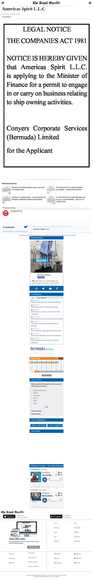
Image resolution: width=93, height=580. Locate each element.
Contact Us (12, 558)
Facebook (58, 554)
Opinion (56, 541)
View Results (36, 411)
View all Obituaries (38, 425)
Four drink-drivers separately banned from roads (46, 331)
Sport (55, 532)
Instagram (58, 563)
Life (55, 537)
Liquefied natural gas (39, 390)
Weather (76, 532)
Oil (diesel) (36, 396)
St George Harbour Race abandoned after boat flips (47, 319)
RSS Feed (78, 558)
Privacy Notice (33, 562)
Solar (35, 398)
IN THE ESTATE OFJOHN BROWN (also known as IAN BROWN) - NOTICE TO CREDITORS (71, 199)
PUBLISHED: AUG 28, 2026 (38, 469)
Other (35, 403)
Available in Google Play (67, 516)
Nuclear (35, 393)
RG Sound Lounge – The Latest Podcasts (47, 466)
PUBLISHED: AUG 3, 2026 (38, 490)
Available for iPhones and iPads (22, 516)
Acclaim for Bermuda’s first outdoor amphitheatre (46, 302)
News (55, 523)
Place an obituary (55, 425)
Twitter (57, 558)
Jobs (75, 523)
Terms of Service (65, 235)
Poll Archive (36, 414)
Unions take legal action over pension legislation (46, 335)
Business (56, 528)
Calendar (77, 537)
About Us (11, 554)
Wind (35, 401)
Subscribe (12, 563)
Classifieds (77, 528)
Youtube (78, 554)
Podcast (77, 563)
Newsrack (77, 541)
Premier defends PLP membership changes (44, 307)
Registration (32, 557)
